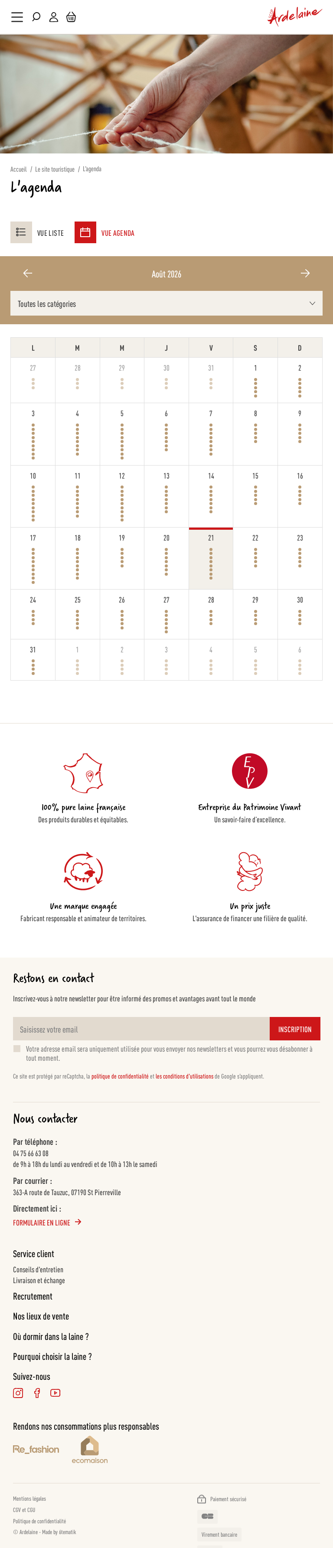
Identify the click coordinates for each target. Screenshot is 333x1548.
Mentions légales (29, 1498)
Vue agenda (118, 232)
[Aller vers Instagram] (18, 1393)
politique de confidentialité (120, 1076)
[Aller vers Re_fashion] (36, 1451)
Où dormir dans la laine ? (51, 1336)
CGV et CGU (24, 1509)
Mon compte (53, 17)
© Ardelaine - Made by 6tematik (44, 1531)
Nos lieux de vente (41, 1315)
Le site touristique (55, 168)
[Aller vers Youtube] (55, 1393)
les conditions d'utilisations (184, 1076)
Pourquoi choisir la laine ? (52, 1356)
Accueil (18, 168)
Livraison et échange (39, 1279)
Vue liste (50, 232)
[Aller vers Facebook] (37, 1393)
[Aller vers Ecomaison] (196, 1451)
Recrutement (32, 1295)
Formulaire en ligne (41, 1222)
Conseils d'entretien (38, 1269)
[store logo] (295, 17)
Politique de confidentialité (39, 1521)
